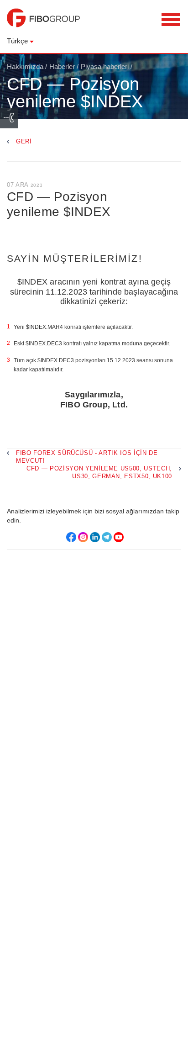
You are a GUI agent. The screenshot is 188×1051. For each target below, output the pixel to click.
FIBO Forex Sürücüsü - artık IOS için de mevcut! (87, 456)
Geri (24, 141)
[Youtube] (119, 537)
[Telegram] (107, 537)
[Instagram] (83, 537)
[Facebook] (71, 537)
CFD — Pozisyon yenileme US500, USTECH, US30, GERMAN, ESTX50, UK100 (99, 472)
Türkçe (17, 41)
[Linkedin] (95, 537)
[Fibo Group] (43, 22)
